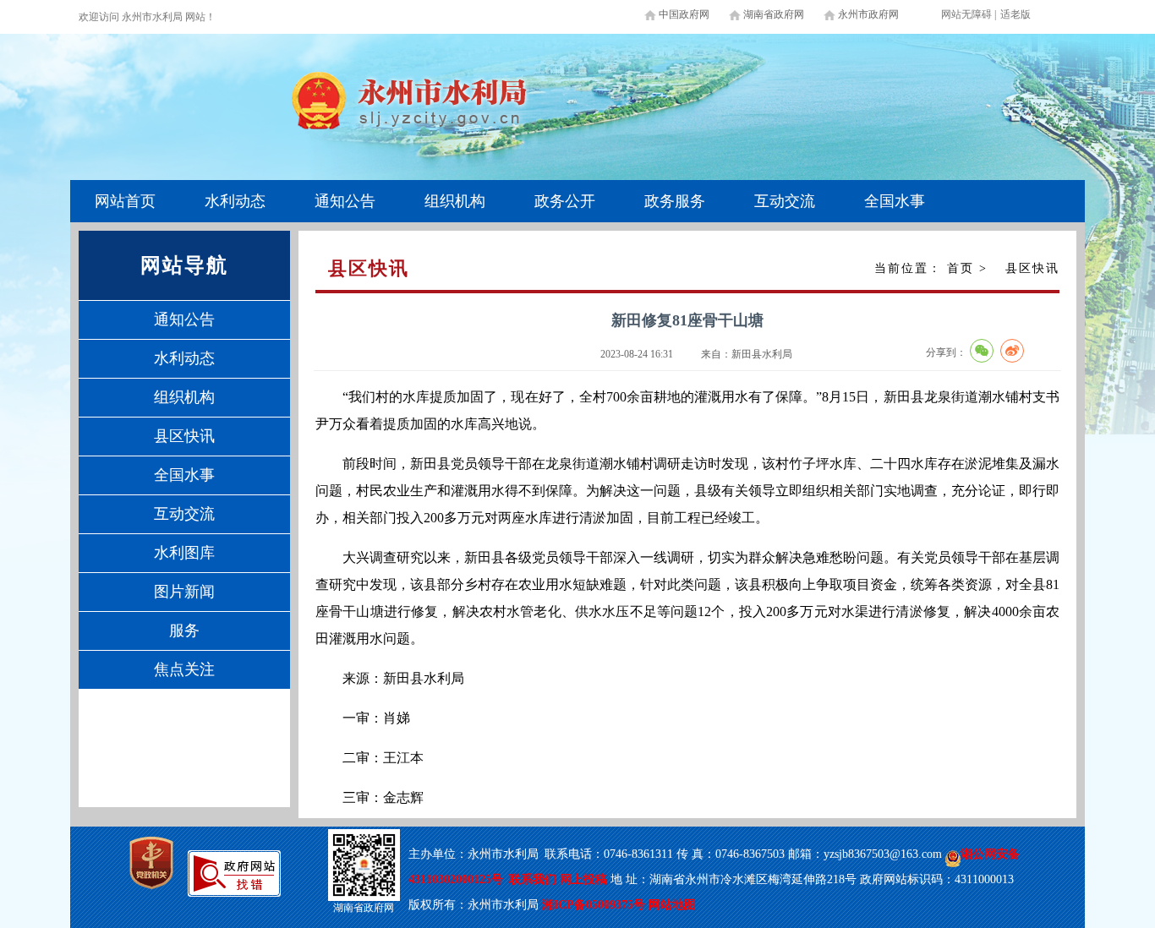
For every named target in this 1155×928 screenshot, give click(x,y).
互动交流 (784, 201)
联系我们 (532, 879)
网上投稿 (585, 879)
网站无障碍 (966, 14)
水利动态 (235, 201)
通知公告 (345, 201)
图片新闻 (184, 591)
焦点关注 (184, 669)
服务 (184, 630)
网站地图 (672, 904)
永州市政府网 (868, 14)
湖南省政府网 (773, 14)
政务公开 (564, 201)
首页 (960, 268)
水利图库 (184, 552)
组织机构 (454, 201)
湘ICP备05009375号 (593, 904)
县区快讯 (184, 436)
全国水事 (894, 201)
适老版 (1015, 14)
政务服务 (674, 201)
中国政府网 (684, 14)
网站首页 (125, 201)
